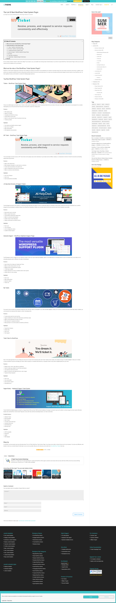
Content (94, 108)
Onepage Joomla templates (9, 537)
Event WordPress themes (38, 581)
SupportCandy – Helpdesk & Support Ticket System (17, 388)
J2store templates (7, 570)
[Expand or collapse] (82, 41)
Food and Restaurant (106, 112)
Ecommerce (94, 110)
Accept (91, 596)
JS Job (98, 60)
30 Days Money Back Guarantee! (96, 575)
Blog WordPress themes (37, 553)
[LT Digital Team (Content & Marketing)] (7, 461)
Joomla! (67, 4)
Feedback (94, 112)
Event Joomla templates (9, 550)
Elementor (99, 92)
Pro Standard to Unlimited (95, 559)
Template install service (66, 549)
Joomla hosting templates (9, 554)
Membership (80, 4)
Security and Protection (102, 125)
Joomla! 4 (96, 73)
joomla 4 (94, 117)
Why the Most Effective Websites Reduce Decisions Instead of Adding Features (102, 154)
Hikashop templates (8, 566)
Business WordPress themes (38, 558)
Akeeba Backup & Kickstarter (102, 52)
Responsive (94, 125)
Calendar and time (99, 106)
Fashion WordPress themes (38, 562)
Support (87, 4)
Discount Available (65, 583)
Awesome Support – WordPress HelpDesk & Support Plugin (19, 236)
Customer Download (94, 537)
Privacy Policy (9, 600)
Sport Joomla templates (9, 552)
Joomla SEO (99, 117)
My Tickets (6, 288)
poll (104, 123)
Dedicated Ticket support (67, 537)
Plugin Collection (25, 14)
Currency (99, 108)
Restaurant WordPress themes (39, 564)
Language (105, 117)
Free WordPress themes (37, 535)
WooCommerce (95, 132)
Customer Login (99, 4)
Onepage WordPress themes (38, 537)
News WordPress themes (38, 555)
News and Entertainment (96, 121)
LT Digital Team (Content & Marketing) (10, 14)
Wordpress (95, 84)
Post (108, 123)
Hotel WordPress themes (38, 566)
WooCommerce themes (37, 539)
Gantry (98, 77)
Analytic (94, 104)
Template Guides (98, 79)
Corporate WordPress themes (38, 572)
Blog (92, 4)
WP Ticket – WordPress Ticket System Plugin (15, 135)
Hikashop (98, 54)
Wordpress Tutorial (98, 98)
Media (105, 119)
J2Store (98, 56)
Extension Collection (98, 48)
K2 (97, 62)
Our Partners (64, 578)
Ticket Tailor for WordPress (11, 338)
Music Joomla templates (9, 548)
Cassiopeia (106, 106)
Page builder (94, 123)
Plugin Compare (97, 88)
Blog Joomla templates (8, 556)
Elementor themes (36, 544)
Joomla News (97, 71)
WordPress (73, 4)
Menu (110, 119)
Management (94, 119)
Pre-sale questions (65, 535)
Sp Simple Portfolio (100, 64)
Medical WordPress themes (38, 575)
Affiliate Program (65, 581)
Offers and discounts (105, 121)
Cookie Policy (4, 600)
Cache (93, 106)
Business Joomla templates (9, 541)
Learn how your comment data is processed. (27, 520)
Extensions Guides (98, 50)
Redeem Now (86, 1)
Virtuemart (99, 69)
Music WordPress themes (38, 579)
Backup (99, 104)
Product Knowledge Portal (96, 549)
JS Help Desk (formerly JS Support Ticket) (14, 184)
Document (108, 108)
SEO (108, 125)
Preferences (106, 596)
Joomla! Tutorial (97, 75)
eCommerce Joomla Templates (10, 539)
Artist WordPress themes (38, 570)
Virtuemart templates (8, 568)
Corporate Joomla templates (9, 544)
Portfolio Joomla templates (9, 546)
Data (103, 108)
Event (105, 110)
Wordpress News (98, 96)
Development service (66, 553)
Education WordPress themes (38, 560)
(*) (67, 563)
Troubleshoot (95, 81)
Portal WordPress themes (38, 541)
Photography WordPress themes (39, 568)
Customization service (66, 551)
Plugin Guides (97, 90)
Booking (107, 104)
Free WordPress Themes (55, 446)
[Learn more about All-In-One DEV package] (102, 188)
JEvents (98, 58)
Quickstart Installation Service (67, 539)
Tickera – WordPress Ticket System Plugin (15, 83)
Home (62, 4)
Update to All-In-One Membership (97, 561)
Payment (100, 123)
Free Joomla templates (8, 535)
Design (94, 43)
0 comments (30, 14)
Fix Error (100, 112)
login (110, 117)
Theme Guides (97, 94)
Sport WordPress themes (38, 583)
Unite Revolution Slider (101, 66)
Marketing (101, 119)
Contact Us (106, 4)
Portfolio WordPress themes (38, 577)
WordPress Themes (95, 141)
